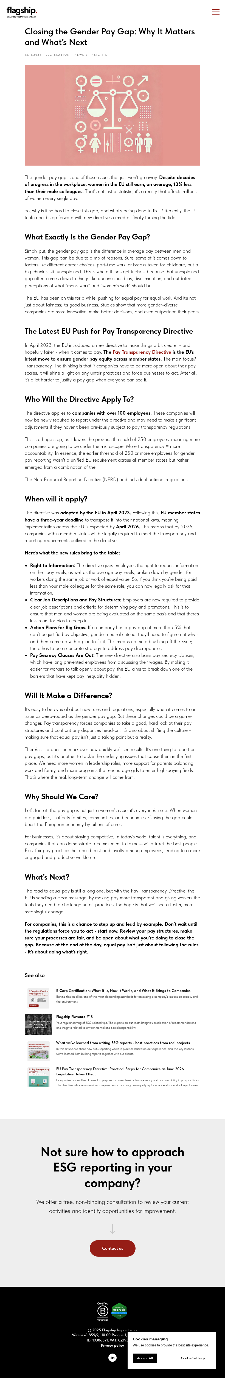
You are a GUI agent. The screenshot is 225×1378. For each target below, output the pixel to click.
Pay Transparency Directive (142, 352)
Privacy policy (112, 1345)
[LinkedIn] (112, 1360)
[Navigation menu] (216, 12)
